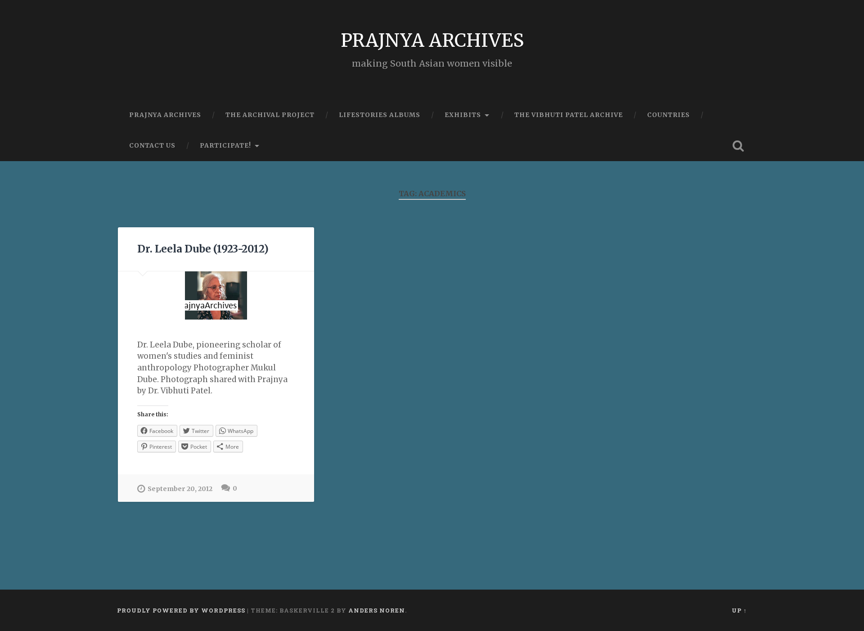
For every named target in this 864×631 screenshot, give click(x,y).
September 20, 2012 (180, 489)
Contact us (152, 145)
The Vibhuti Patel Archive (568, 115)
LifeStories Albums (379, 115)
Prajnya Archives (165, 115)
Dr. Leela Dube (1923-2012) (203, 249)
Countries (668, 115)
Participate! (225, 145)
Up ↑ (739, 610)
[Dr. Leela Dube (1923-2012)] (216, 295)
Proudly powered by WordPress (181, 610)
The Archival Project (270, 115)
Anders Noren (376, 610)
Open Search (738, 146)
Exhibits (463, 115)
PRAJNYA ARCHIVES (432, 40)
